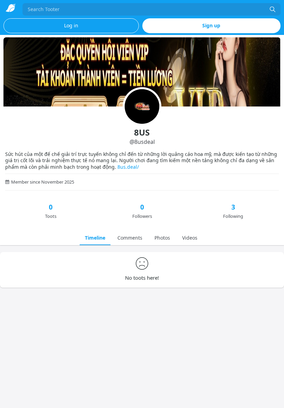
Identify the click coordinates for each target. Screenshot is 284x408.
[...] (272, 9)
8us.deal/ (128, 167)
